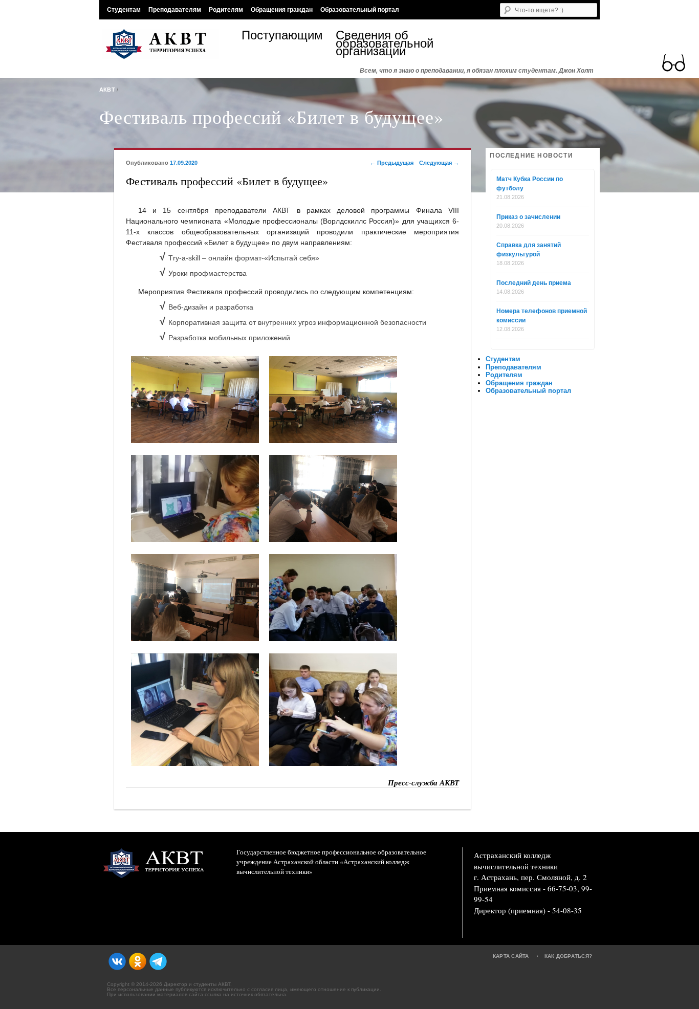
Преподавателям (174, 9)
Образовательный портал (359, 9)
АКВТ (107, 89)
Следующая (439, 163)
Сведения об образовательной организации (383, 43)
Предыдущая (391, 163)
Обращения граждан (282, 9)
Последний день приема (533, 283)
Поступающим (282, 36)
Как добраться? (568, 956)
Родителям (226, 9)
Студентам (124, 9)
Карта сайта (511, 956)
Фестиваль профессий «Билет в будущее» (271, 116)
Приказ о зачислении (528, 217)
